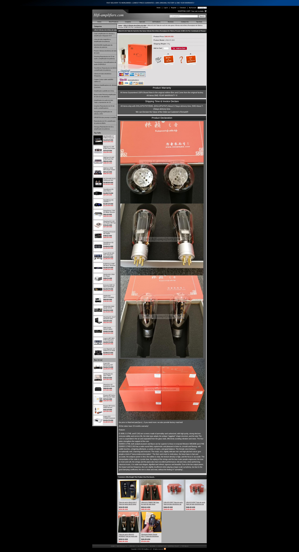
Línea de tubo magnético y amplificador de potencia (102, 40)
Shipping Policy (173, 546)
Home (158, 8)
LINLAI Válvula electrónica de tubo (105, 30)
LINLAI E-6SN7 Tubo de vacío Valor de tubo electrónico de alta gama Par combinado (173, 503)
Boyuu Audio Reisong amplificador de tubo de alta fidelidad (105, 95)
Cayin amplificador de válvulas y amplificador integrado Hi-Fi (104, 35)
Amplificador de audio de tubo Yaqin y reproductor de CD (103, 101)
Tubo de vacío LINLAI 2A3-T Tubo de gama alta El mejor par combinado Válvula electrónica (128, 503)
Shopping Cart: (184, 11)
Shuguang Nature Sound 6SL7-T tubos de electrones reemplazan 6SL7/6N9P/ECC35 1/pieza (150, 535)
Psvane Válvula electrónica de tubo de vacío (105, 52)
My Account (192, 8)
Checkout (183, 8)
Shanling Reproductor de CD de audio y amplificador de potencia (104, 58)
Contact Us (185, 22)
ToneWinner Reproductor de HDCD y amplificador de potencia (105, 69)
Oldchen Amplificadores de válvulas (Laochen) (105, 86)
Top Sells (199, 22)
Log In (166, 8)
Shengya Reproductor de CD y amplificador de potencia (104, 128)
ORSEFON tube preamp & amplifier (105, 117)
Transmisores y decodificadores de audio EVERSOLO (105, 63)
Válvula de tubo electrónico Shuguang (102, 75)
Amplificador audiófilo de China (104, 91)
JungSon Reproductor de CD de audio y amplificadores (104, 107)
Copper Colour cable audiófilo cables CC (103, 80)
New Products (113, 22)
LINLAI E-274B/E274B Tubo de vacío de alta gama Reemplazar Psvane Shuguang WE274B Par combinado (150, 503)
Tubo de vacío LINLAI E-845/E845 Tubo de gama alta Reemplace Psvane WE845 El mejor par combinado (128, 535)
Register (173, 8)
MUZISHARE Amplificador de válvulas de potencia (103, 46)
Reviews (171, 22)
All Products (156, 22)
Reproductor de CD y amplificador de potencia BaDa (105, 122)
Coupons (128, 22)
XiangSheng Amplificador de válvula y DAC (103, 113)
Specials (142, 22)
